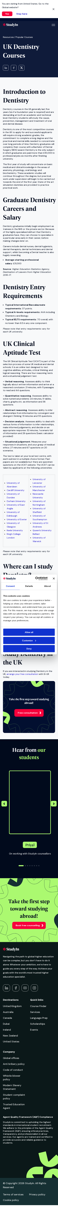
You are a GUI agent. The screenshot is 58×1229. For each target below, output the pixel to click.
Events (34, 1029)
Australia (8, 1012)
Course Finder (38, 1006)
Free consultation (28, 712)
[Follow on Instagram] (34, 987)
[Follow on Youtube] (25, 987)
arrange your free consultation (22, 674)
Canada (7, 1018)
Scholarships (37, 1024)
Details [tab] (29, 586)
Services (35, 1012)
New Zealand (10, 1035)
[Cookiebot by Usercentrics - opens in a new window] (36, 578)
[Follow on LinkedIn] (6, 987)
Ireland (7, 1029)
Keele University (15, 530)
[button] (54, 804)
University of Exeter (17, 519)
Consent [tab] (10, 586)
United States (11, 1041)
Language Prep (39, 1018)
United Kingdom (12, 1006)
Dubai (6, 1024)
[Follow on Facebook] (15, 987)
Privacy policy (37, 1194)
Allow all (29, 632)
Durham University (16, 501)
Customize (27, 640)
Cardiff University (15, 490)
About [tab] (47, 586)
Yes (7, 13)
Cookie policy (11, 1200)
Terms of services (13, 1194)
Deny (29, 648)
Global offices (11, 1058)
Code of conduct (13, 1070)
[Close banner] (54, 578)
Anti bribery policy (14, 1064)
